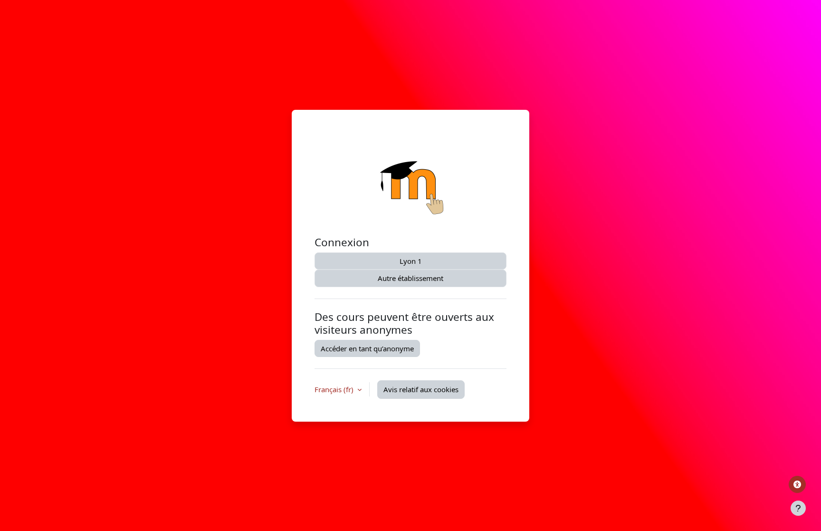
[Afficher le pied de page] (798, 508)
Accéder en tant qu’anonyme (367, 348)
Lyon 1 (411, 261)
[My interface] (797, 484)
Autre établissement (410, 278)
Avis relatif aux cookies (420, 389)
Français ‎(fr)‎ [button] (335, 389)
